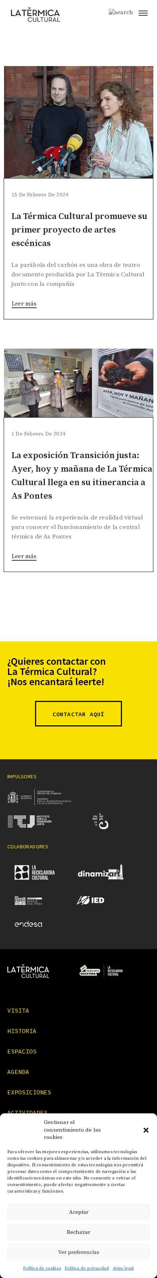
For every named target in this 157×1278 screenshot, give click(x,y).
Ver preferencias (78, 1252)
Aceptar (78, 1212)
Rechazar (78, 1232)
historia (22, 1031)
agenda (18, 1071)
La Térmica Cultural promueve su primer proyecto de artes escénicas (79, 230)
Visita (18, 1010)
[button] (146, 1130)
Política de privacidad (87, 1268)
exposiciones (29, 1092)
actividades (27, 1112)
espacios (22, 1051)
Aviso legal (123, 1268)
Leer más (24, 303)
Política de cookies (42, 1268)
